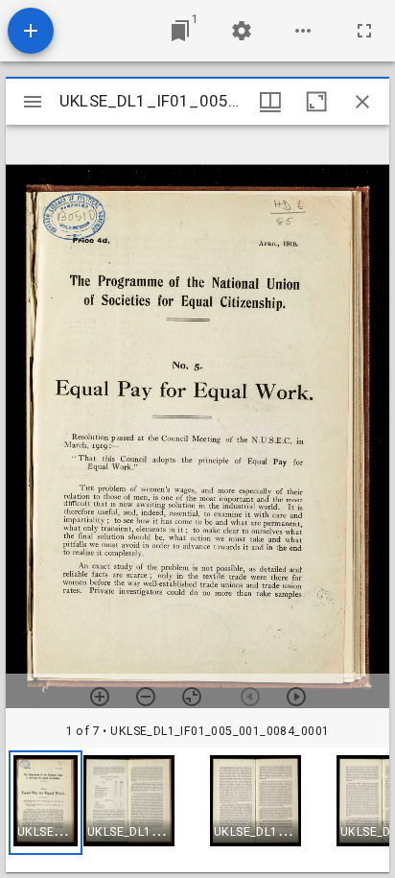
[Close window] (362, 102)
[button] (45, 802)
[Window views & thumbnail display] (270, 102)
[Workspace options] (303, 31)
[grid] (197, 809)
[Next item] (296, 697)
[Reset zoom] (192, 697)
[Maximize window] (316, 102)
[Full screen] (364, 31)
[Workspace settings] (242, 31)
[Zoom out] (146, 697)
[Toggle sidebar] (33, 102)
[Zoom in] (100, 697)
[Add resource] (31, 31)
